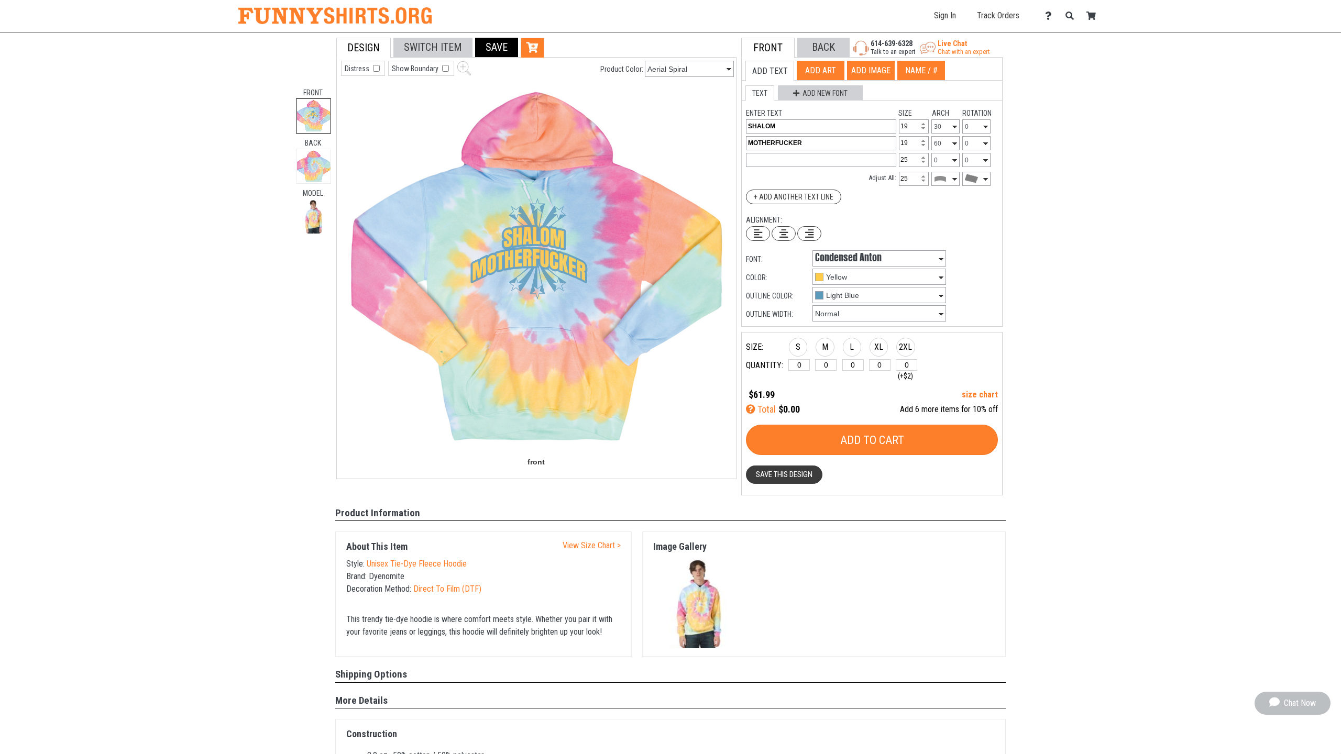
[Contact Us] (1051, 16)
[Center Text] (784, 233)
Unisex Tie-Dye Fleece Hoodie (417, 564)
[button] (313, 216)
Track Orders (998, 15)
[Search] (1072, 16)
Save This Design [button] (784, 474)
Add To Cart (872, 440)
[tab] (313, 116)
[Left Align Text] (758, 233)
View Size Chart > (592, 545)
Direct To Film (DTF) (447, 589)
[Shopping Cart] (1094, 16)
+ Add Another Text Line (793, 197)
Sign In (945, 15)
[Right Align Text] (809, 233)
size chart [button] (980, 395)
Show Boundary (416, 68)
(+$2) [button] (905, 376)
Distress (358, 68)
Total (765, 409)
